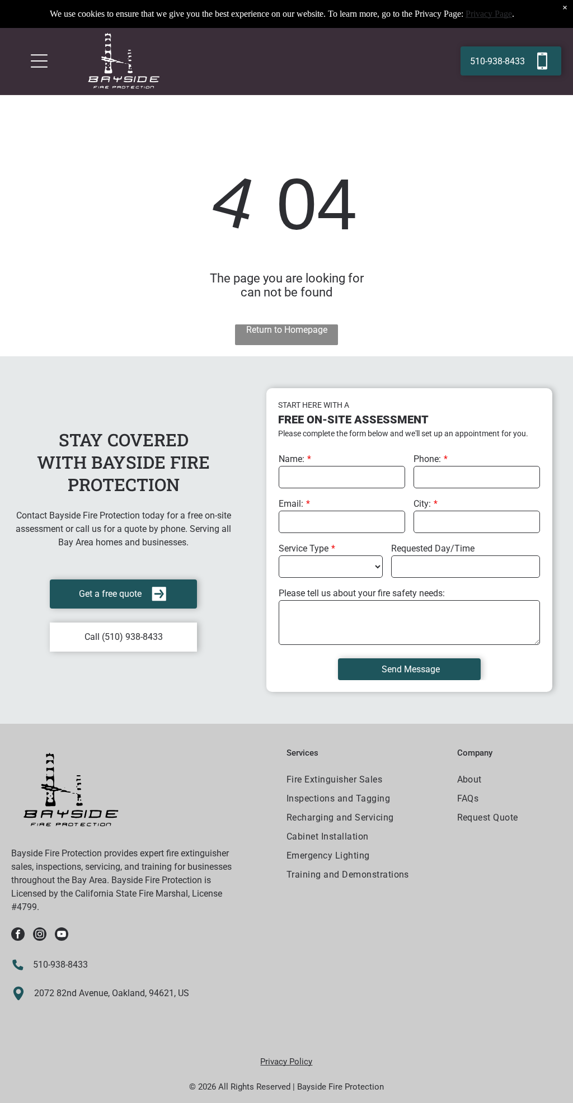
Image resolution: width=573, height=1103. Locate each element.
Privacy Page (489, 13)
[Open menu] (39, 61)
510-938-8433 (60, 964)
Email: (291, 503)
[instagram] (39, 935)
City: (422, 503)
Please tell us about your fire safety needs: (362, 593)
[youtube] (61, 935)
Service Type (303, 548)
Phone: (427, 459)
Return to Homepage (286, 329)
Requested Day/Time (433, 548)
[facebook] (18, 935)
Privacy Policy (286, 1062)
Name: (291, 459)
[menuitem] (365, 780)
